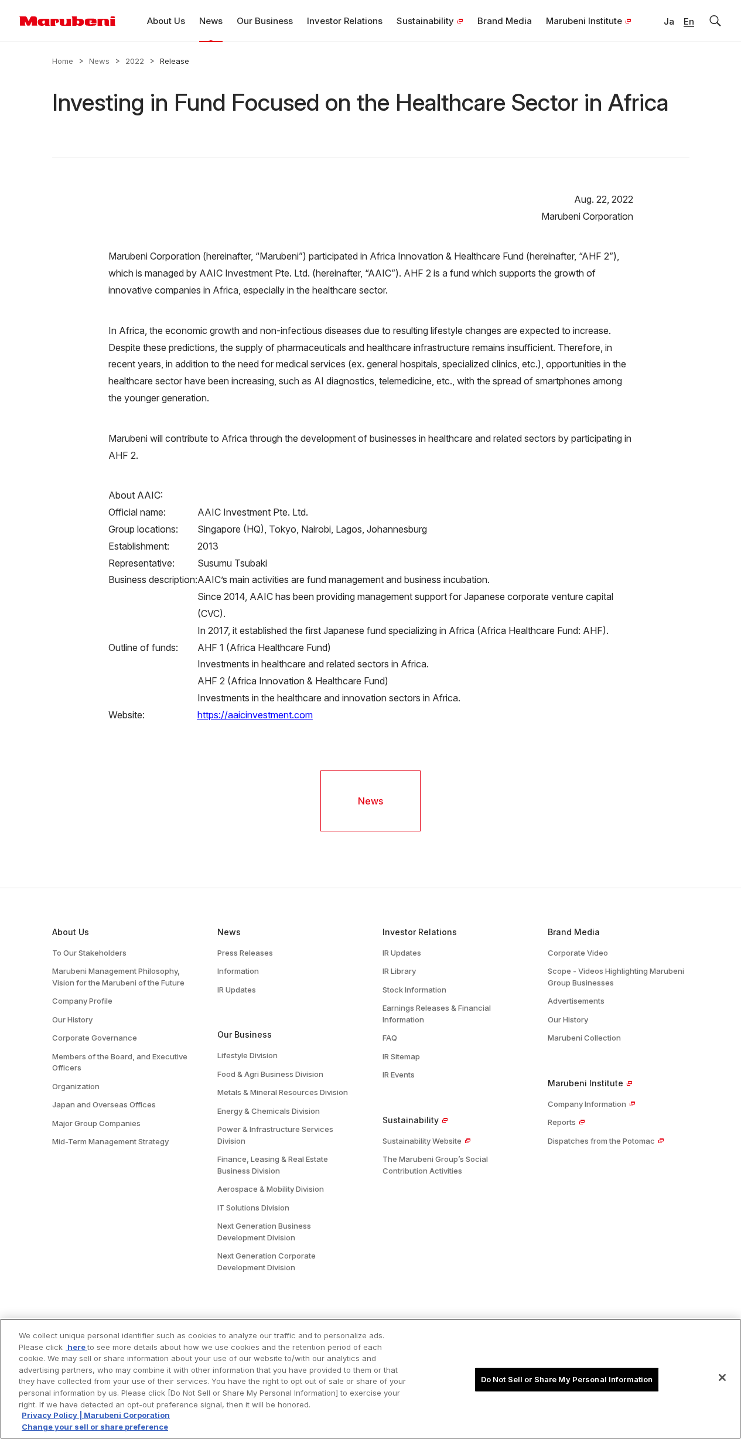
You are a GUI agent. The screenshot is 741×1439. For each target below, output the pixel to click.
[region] (370, 1378)
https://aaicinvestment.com (255, 715)
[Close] (722, 1377)
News (99, 61)
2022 (134, 61)
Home (62, 61)
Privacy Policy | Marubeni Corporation (96, 1415)
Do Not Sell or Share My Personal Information (567, 1379)
